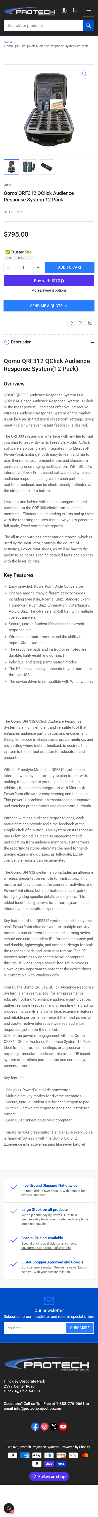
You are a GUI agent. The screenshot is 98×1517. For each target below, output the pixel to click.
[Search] (88, 25)
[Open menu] (88, 10)
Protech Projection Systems (39, 1447)
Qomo (8, 185)
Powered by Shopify (76, 1447)
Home (8, 42)
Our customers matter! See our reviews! (49, 1267)
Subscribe (79, 1328)
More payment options (49, 290)
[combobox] (49, 25)
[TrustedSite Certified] (19, 254)
